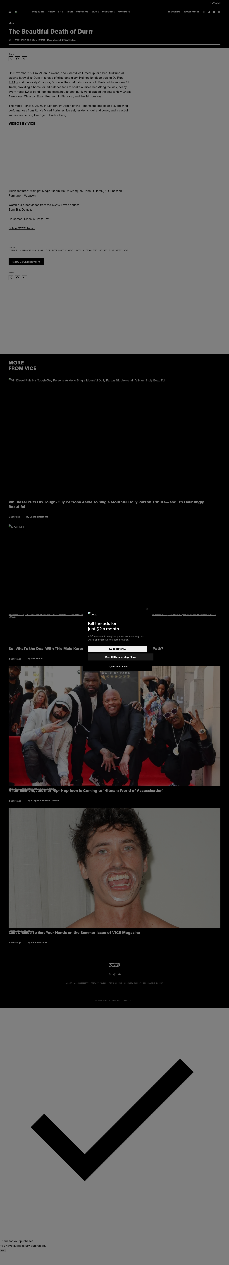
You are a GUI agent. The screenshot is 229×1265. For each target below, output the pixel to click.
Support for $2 (117, 649)
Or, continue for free (118, 666)
